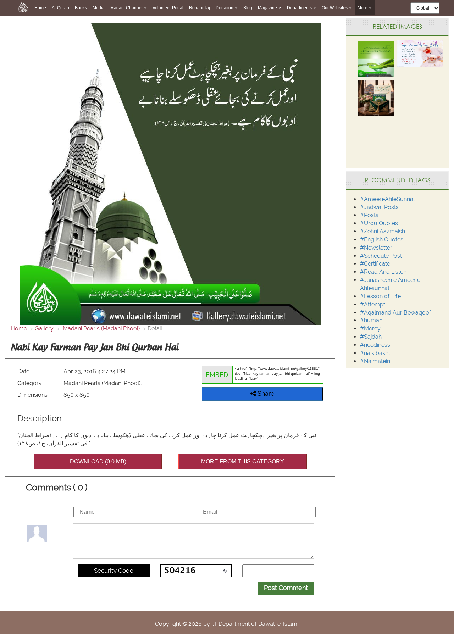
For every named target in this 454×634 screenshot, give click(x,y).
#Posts (369, 215)
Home (40, 7)
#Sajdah (371, 336)
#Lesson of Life (380, 296)
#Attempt (372, 304)
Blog (247, 7)
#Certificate (375, 263)
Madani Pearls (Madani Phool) (100, 328)
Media (99, 7)
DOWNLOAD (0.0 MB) (98, 461)
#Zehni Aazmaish (382, 231)
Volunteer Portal (168, 7)
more (363, 7)
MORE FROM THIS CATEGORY (242, 461)
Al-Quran (60, 7)
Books (81, 7)
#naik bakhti (375, 353)
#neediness (375, 344)
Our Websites (335, 7)
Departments (300, 7)
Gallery (44, 328)
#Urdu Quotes (379, 223)
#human (371, 320)
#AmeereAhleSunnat (387, 199)
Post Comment (286, 587)
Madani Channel (127, 7)
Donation (225, 7)
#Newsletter (376, 247)
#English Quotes (381, 239)
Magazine (268, 7)
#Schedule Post (381, 255)
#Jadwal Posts (379, 207)
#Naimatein (375, 361)
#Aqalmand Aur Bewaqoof (395, 312)
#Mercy (370, 328)
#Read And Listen (383, 271)
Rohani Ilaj (199, 7)
